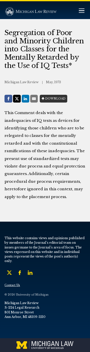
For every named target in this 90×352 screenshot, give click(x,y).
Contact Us (12, 285)
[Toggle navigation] (81, 11)
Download (55, 98)
